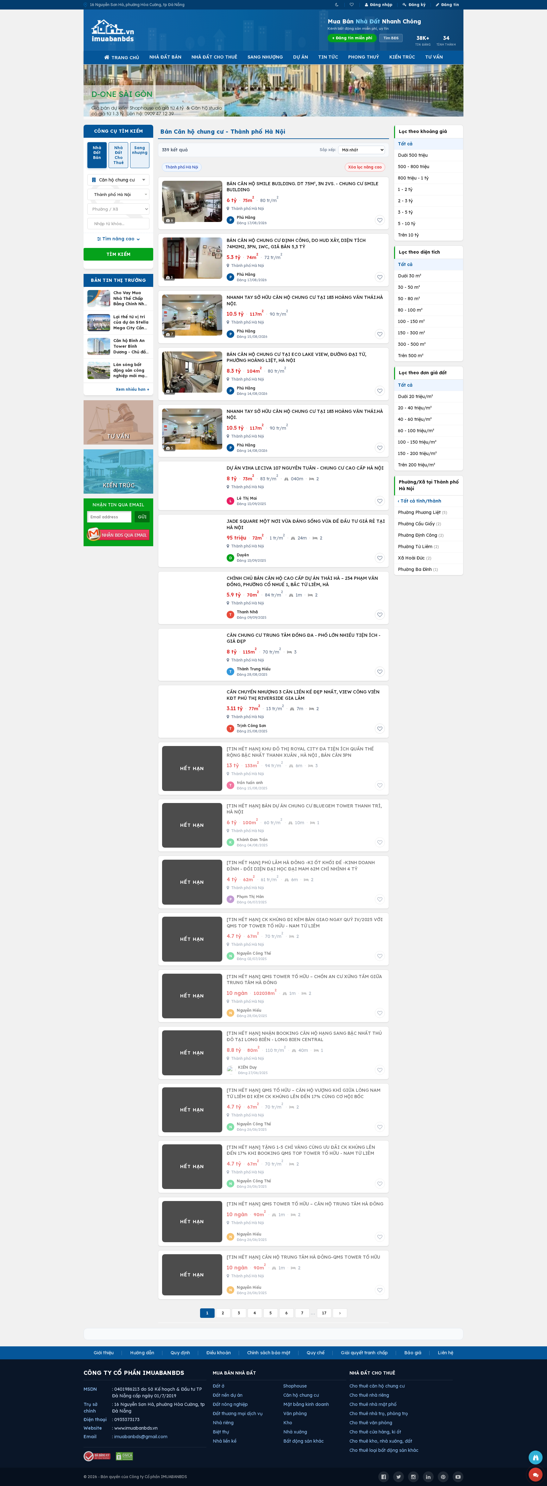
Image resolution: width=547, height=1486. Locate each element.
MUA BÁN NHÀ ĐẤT (234, 1373)
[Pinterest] (443, 1476)
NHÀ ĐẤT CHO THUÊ (372, 1373)
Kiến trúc (402, 57)
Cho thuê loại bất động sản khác (383, 1450)
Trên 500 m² (411, 355)
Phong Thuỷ (363, 57)
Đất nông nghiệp (230, 1404)
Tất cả (405, 144)
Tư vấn (434, 57)
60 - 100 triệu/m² (416, 430)
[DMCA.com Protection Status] (124, 1456)
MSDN (90, 1389)
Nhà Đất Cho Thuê (214, 57)
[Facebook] (383, 1476)
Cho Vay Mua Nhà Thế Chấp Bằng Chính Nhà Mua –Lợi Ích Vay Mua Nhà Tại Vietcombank (131, 298)
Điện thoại (95, 1419)
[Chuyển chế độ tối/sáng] (337, 4)
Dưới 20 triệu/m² (415, 396)
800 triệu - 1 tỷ (413, 178)
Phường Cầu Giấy (419, 524)
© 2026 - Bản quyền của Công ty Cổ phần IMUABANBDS (135, 1476)
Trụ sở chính (90, 1407)
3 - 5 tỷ (405, 212)
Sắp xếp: (328, 149)
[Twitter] (398, 1476)
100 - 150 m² (411, 321)
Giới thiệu (104, 1353)
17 (324, 1313)
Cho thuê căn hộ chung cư (377, 1386)
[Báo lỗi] (536, 1457)
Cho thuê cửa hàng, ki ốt (375, 1432)
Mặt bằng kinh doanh (306, 1404)
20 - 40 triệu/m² (415, 408)
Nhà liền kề (224, 1441)
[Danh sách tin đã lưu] (352, 4)
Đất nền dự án (227, 1395)
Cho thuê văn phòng (370, 1423)
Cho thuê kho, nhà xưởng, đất (380, 1441)
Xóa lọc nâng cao (365, 167)
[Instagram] (413, 1476)
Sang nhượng (265, 57)
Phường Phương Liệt (422, 512)
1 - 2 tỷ (405, 189)
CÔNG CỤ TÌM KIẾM (118, 131)
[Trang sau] (340, 1313)
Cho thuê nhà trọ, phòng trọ (378, 1413)
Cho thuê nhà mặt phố (373, 1404)
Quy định (180, 1353)
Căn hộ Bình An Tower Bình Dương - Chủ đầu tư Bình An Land (130, 346)
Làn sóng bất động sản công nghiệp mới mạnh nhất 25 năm (131, 370)
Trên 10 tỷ (408, 235)
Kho (287, 1423)
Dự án (300, 57)
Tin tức (328, 57)
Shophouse (295, 1386)
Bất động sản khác (303, 1441)
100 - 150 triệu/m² (417, 442)
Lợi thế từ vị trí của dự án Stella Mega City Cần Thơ (130, 322)
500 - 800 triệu (413, 166)
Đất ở (218, 1386)
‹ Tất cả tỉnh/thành (419, 501)
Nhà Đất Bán (165, 57)
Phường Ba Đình (418, 569)
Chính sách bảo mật (269, 1353)
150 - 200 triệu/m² (417, 453)
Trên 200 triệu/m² (416, 465)
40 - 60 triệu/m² (415, 419)
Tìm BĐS (391, 38)
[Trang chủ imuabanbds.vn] (121, 30)
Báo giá (412, 1353)
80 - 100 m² (410, 310)
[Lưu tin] (380, 220)
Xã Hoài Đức (414, 558)
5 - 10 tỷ (406, 223)
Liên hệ (445, 1353)
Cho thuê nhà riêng (369, 1395)
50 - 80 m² (409, 298)
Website (93, 1428)
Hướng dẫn (142, 1353)
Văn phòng (295, 1413)
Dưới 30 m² (409, 276)
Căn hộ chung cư (301, 1395)
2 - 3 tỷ (405, 201)
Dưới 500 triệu (413, 155)
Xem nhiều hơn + (132, 389)
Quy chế (315, 1353)
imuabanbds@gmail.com (140, 1436)
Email (90, 1436)
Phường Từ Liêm (418, 546)
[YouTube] (458, 1476)
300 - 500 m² (412, 344)
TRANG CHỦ (125, 57)
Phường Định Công (421, 535)
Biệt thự (221, 1432)
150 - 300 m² (411, 333)
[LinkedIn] (428, 1476)
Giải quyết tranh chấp (364, 1353)
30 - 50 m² (409, 287)
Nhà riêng (223, 1423)
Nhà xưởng (295, 1432)
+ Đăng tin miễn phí (352, 37)
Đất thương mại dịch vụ (237, 1413)
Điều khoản (218, 1353)
